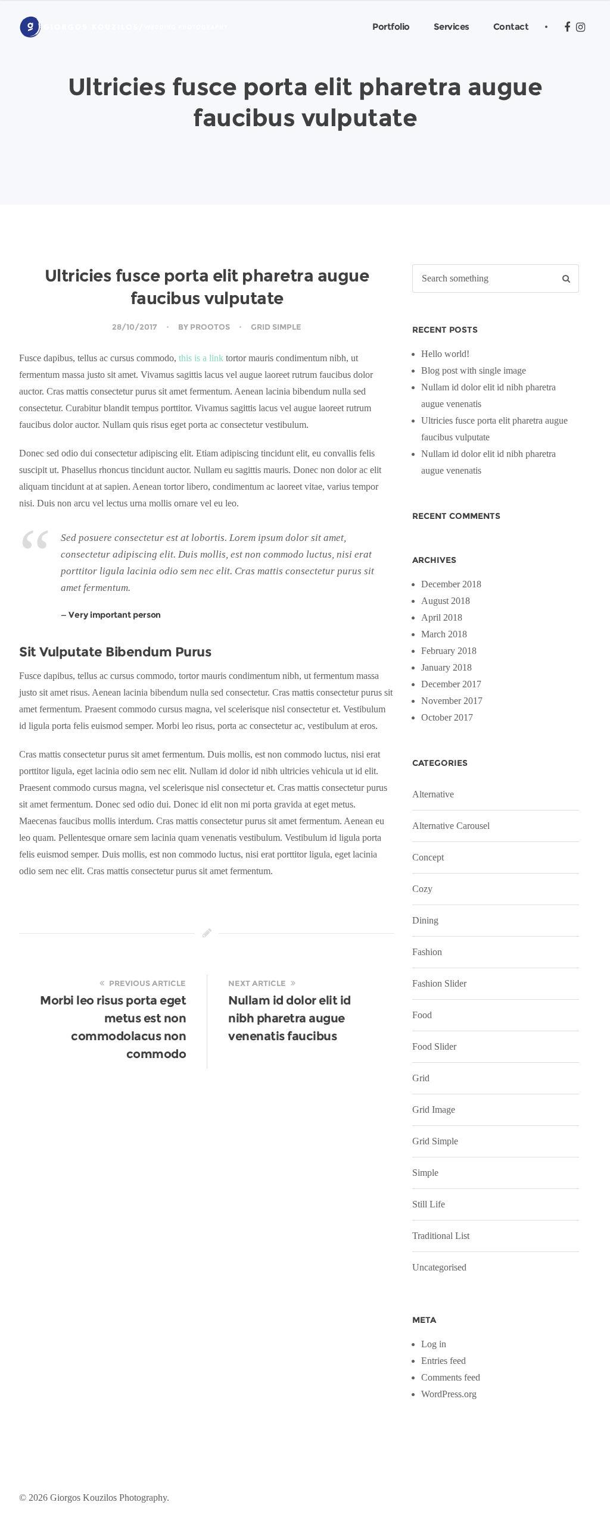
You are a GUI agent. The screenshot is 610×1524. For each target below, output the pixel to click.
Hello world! (445, 354)
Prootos (210, 326)
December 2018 (451, 584)
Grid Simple (276, 326)
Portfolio (391, 26)
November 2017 (452, 701)
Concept (428, 857)
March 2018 (444, 634)
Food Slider (434, 1046)
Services (451, 26)
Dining (425, 920)
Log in (433, 1344)
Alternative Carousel (451, 826)
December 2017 (451, 684)
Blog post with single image (473, 370)
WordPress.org (449, 1394)
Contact (511, 26)
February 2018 (449, 651)
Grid (421, 1078)
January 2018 (446, 667)
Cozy (422, 889)
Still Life (428, 1204)
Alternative (433, 794)
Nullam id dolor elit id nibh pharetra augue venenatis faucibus (289, 1018)
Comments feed (450, 1377)
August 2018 (445, 601)
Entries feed (443, 1361)
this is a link (201, 358)
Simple (425, 1173)
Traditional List (440, 1236)
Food (422, 1015)
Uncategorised (439, 1267)
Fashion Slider (439, 983)
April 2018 (441, 617)
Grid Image (433, 1109)
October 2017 (447, 717)
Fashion (427, 952)
